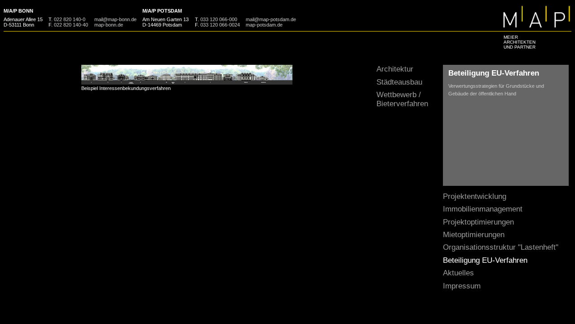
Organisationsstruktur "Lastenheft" (500, 247)
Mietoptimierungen (473, 234)
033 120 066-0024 (220, 24)
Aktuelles (458, 273)
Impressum (462, 286)
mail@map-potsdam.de (271, 19)
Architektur (394, 69)
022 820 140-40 (71, 24)
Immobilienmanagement (482, 209)
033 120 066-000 (218, 19)
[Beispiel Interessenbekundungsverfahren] (186, 83)
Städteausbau (399, 82)
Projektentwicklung (474, 196)
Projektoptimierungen (478, 222)
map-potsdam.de (264, 24)
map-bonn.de (108, 24)
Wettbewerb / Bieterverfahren (402, 99)
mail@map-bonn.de (115, 19)
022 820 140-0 (69, 19)
